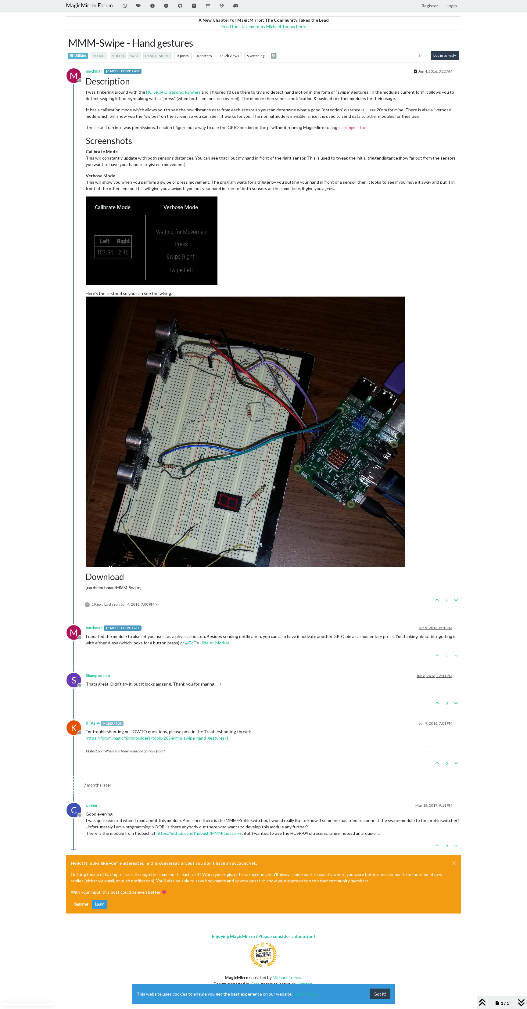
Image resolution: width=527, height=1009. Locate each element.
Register (80, 904)
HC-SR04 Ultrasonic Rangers (173, 92)
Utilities (80, 55)
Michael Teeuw (287, 977)
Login (99, 904)
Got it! (380, 993)
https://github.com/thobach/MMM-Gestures (199, 833)
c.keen (91, 805)
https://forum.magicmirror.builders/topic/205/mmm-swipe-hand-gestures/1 (157, 738)
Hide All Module (215, 642)
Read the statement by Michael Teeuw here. (263, 26)
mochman (94, 71)
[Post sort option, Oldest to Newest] (421, 55)
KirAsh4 (93, 723)
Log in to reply (444, 55)
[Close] (454, 863)
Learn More (305, 993)
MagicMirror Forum (89, 5)
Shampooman (98, 675)
